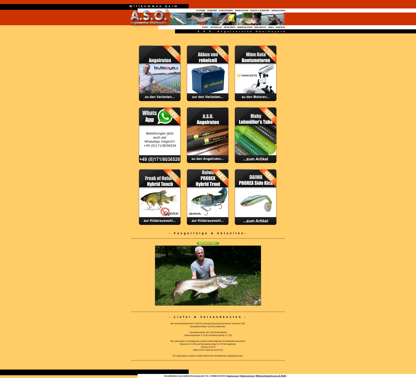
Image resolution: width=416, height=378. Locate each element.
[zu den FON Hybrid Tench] (160, 224)
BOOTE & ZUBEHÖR (259, 10)
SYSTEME (200, 10)
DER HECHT (260, 27)
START (205, 27)
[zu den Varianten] (160, 100)
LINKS (271, 27)
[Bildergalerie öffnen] (208, 244)
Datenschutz (247, 376)
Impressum (233, 376)
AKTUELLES (216, 27)
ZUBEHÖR (212, 10)
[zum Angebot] (208, 224)
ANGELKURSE (278, 10)
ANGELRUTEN (241, 10)
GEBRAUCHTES (245, 27)
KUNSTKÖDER (226, 10)
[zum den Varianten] (208, 100)
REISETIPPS (229, 27)
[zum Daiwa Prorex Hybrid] (208, 162)
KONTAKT (280, 27)
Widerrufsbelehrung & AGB (271, 376)
